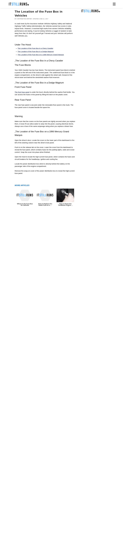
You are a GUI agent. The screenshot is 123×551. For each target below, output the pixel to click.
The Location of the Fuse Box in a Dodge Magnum (36, 51)
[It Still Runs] (19, 4)
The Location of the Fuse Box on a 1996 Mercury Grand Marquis (41, 55)
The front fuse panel (22, 92)
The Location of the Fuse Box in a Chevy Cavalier (35, 48)
